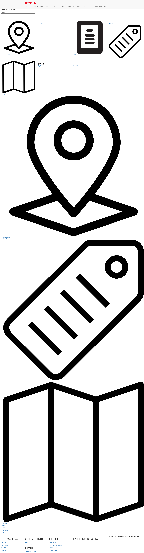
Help (2, 532)
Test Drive (6, 239)
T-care (54, 6)
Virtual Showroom (38, 6)
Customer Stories (53, 547)
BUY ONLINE (76, 6)
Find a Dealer (4, 545)
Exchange (3, 550)
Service (48, 6)
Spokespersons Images (55, 545)
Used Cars (61, 6)
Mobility (69, 6)
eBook (3, 544)
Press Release (53, 542)
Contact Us (4, 525)
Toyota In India (88, 6)
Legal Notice (4, 530)
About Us (27, 542)
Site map (3, 534)
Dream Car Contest (54, 550)
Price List (3, 542)
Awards (51, 549)
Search (3, 527)
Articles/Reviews (53, 544)
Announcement (5, 529)
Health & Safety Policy (31, 551)
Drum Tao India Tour (100, 6)
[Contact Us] (108, 7)
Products (28, 6)
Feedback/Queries (30, 544)
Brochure (3, 549)
